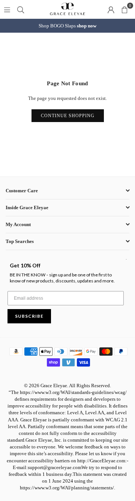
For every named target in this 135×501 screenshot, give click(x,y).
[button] (124, 9)
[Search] (20, 9)
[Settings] (111, 9)
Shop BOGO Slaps (67, 26)
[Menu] (7, 9)
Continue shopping (67, 115)
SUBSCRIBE (29, 316)
